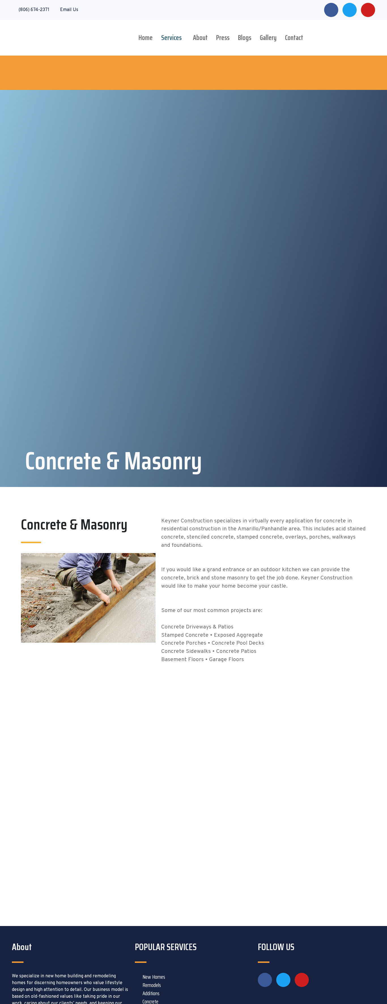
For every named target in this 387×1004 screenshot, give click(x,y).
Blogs (244, 37)
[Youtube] (368, 10)
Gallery (268, 37)
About (200, 37)
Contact (294, 37)
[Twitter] (350, 10)
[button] (173, 37)
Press (222, 37)
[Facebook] (331, 10)
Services (171, 37)
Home (146, 37)
